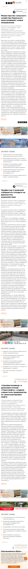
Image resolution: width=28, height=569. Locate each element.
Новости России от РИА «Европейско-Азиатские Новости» (10, 3)
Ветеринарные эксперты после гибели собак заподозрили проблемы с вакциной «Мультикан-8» (15, 160)
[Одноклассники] (20, 122)
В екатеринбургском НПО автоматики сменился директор (14, 518)
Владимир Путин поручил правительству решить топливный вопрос (14, 176)
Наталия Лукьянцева (21, 547)
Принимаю (14, 566)
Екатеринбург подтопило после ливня (14, 527)
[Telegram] (22, 122)
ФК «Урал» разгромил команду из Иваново (12, 371)
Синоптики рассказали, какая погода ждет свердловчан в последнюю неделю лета (14, 531)
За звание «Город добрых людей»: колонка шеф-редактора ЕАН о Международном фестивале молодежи (14, 166)
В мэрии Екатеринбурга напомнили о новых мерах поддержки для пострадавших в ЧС (13, 171)
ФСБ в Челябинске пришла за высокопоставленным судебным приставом (12, 536)
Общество (3, 119)
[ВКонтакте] (18, 122)
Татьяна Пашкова (22, 381)
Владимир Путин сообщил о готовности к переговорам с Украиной (15, 367)
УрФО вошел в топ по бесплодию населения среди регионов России (13, 155)
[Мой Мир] (24, 122)
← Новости (4, 6)
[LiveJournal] (26, 122)
